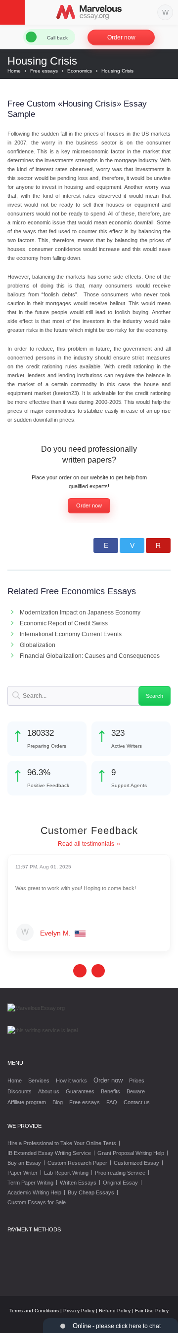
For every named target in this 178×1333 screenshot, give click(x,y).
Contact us (137, 1102)
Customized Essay (136, 1163)
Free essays (84, 1102)
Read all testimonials (86, 843)
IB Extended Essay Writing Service (49, 1153)
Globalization (37, 645)
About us (48, 1091)
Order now (121, 37)
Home (14, 1080)
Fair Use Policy (152, 1310)
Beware (136, 1091)
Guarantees (80, 1091)
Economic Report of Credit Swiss (64, 623)
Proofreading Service (120, 1173)
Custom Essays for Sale (36, 1202)
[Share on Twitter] (132, 545)
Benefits (110, 1091)
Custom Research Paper (77, 1163)
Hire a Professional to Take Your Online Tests (61, 1143)
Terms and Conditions (34, 1310)
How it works (71, 1080)
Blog (57, 1102)
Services (38, 1080)
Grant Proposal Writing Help (130, 1153)
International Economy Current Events (71, 634)
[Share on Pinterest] (158, 545)
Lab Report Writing (66, 1173)
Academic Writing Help (34, 1192)
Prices (136, 1080)
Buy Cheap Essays (91, 1192)
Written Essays (78, 1183)
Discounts (19, 1091)
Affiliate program (26, 1102)
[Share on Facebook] (105, 545)
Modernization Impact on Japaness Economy (80, 612)
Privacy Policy (78, 1310)
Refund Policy (115, 1310)
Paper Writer (22, 1173)
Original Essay (120, 1183)
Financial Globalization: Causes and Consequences (90, 655)
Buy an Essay (24, 1163)
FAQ (111, 1102)
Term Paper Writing (30, 1183)
